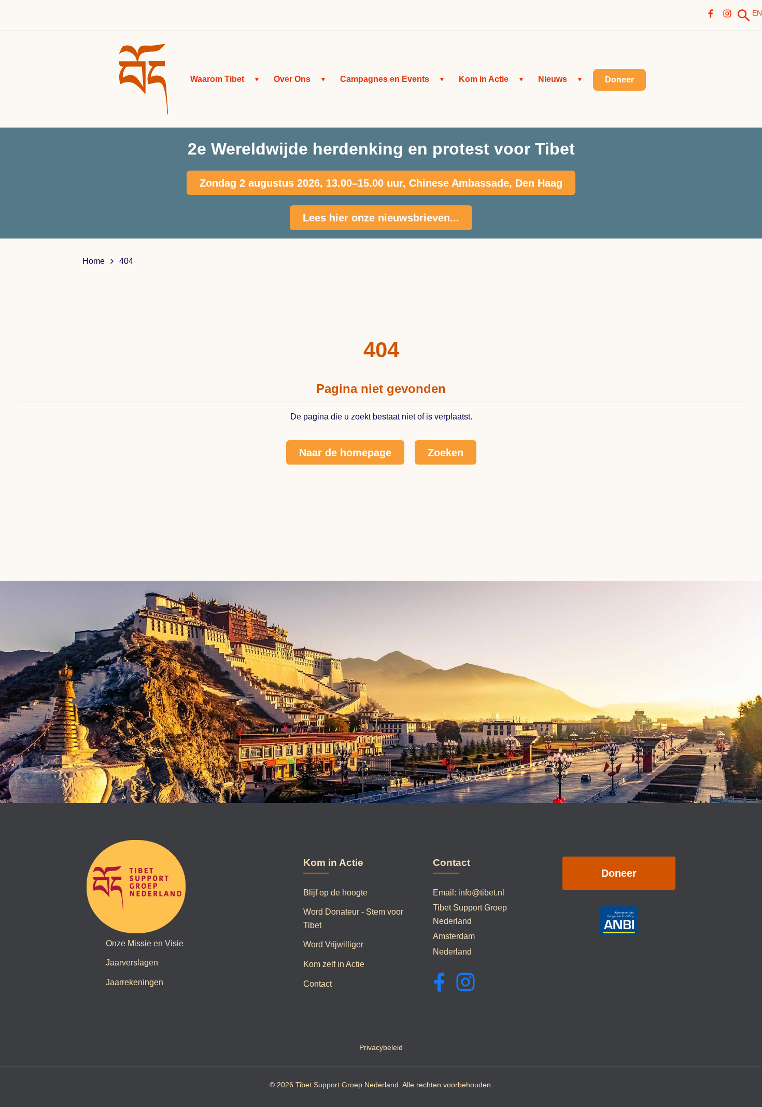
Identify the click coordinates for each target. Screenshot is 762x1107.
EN (757, 13)
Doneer (619, 873)
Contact (317, 983)
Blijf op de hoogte (335, 892)
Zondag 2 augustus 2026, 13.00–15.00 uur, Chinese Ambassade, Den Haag (381, 183)
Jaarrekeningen (134, 982)
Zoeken (445, 452)
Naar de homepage (345, 452)
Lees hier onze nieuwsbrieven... (381, 217)
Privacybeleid (381, 1047)
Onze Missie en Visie (145, 943)
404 (126, 261)
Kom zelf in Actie (333, 964)
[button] (225, 79)
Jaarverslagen (132, 962)
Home (93, 261)
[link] (744, 15)
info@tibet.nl (481, 892)
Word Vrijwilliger (333, 944)
